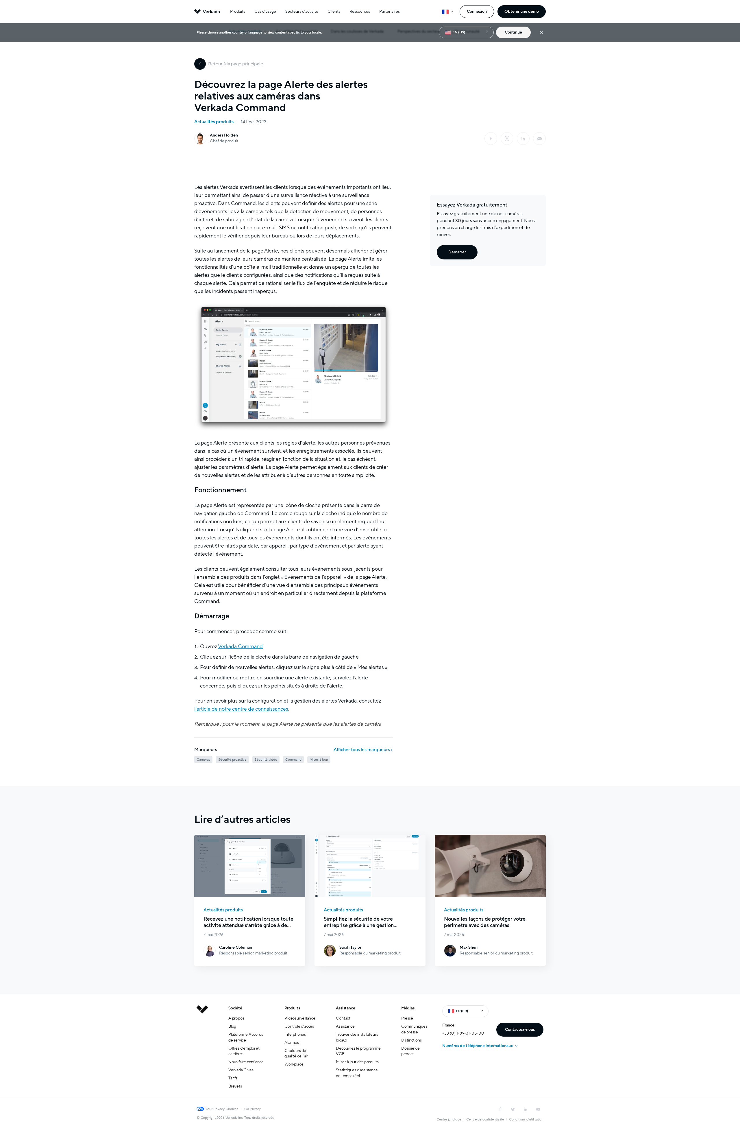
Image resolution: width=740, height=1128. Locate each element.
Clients (334, 11)
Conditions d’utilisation (526, 1119)
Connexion (477, 11)
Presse (407, 1018)
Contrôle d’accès (299, 1026)
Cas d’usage (265, 11)
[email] (539, 138)
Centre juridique (448, 1119)
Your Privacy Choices (221, 1109)
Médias (408, 1008)
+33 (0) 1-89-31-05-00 (463, 1033)
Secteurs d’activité (301, 11)
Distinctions (411, 1040)
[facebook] (490, 138)
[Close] (541, 32)
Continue (513, 32)
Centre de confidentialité (485, 1119)
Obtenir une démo (521, 11)
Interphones (295, 1034)
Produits (237, 11)
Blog (232, 1026)
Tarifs (232, 1078)
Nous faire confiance (246, 1062)
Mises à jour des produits (357, 1062)
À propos (236, 1018)
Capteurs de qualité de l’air (296, 1053)
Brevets (235, 1086)
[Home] (202, 1051)
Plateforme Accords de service (245, 1037)
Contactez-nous (520, 1029)
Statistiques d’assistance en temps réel (357, 1073)
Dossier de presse (410, 1051)
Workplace (293, 1064)
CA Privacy (252, 1109)
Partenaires (389, 11)
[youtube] (538, 1109)
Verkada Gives (240, 1070)
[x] (507, 138)
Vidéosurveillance (299, 1018)
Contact (343, 1018)
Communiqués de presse (414, 1029)
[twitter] (513, 1109)
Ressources (359, 11)
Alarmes (291, 1042)
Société (235, 1008)
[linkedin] (523, 138)
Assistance (345, 1008)
